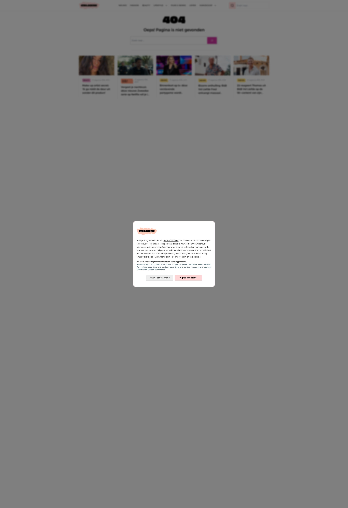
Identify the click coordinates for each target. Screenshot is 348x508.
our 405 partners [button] (171, 240)
